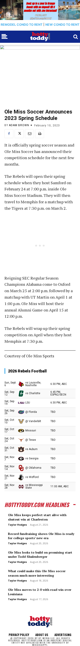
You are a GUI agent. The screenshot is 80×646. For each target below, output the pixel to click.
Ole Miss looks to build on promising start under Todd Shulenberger (40, 554)
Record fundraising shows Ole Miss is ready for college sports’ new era (41, 536)
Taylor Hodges (17, 524)
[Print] (39, 133)
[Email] (29, 133)
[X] (19, 133)
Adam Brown (19, 125)
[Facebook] (8, 133)
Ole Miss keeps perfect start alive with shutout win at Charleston (37, 517)
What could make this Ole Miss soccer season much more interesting (37, 573)
